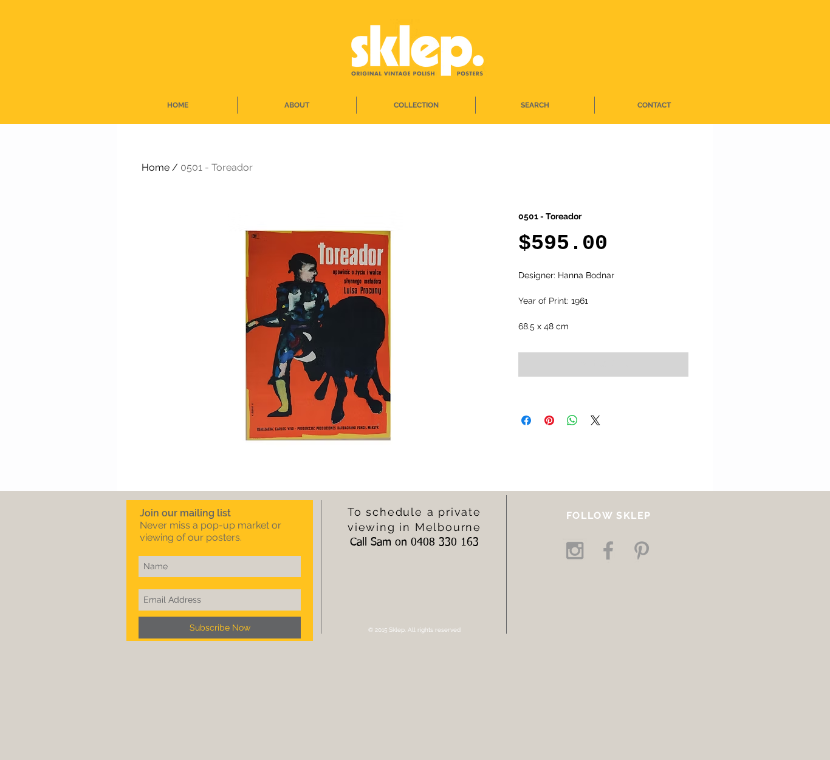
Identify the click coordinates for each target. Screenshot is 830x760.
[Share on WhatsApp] (572, 420)
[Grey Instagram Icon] (575, 550)
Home (156, 167)
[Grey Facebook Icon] (608, 550)
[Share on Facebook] (526, 420)
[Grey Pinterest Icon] (641, 550)
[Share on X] (595, 420)
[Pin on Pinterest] (549, 420)
